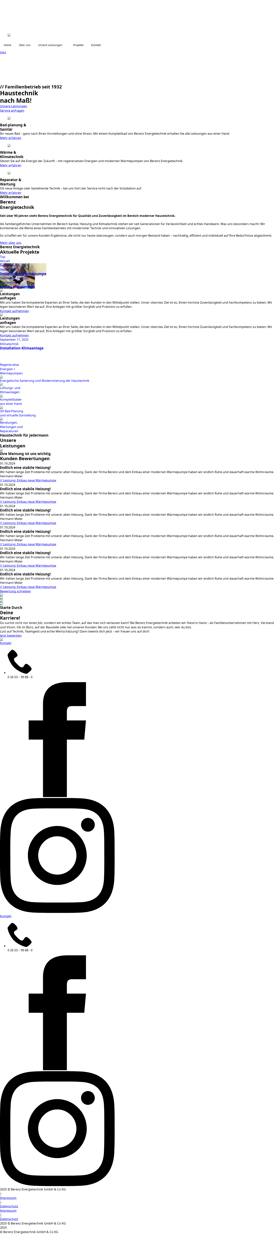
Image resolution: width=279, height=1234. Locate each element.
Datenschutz (9, 1206)
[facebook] (57, 796)
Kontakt (96, 45)
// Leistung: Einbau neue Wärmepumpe (28, 480)
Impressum (8, 1198)
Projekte (78, 45)
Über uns (25, 45)
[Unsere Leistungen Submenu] (65, 45)
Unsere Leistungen (50, 45)
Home (7, 45)
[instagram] (57, 912)
